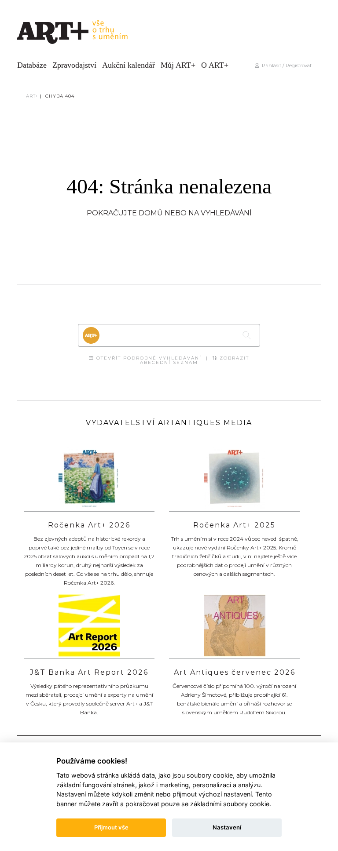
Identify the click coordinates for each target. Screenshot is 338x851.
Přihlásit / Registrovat (285, 65)
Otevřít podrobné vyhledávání (148, 358)
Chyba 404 (59, 96)
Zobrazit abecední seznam (194, 360)
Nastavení (227, 827)
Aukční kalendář (128, 65)
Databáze (32, 65)
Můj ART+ (178, 65)
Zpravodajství (74, 65)
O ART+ (214, 65)
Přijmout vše (111, 827)
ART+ (32, 96)
